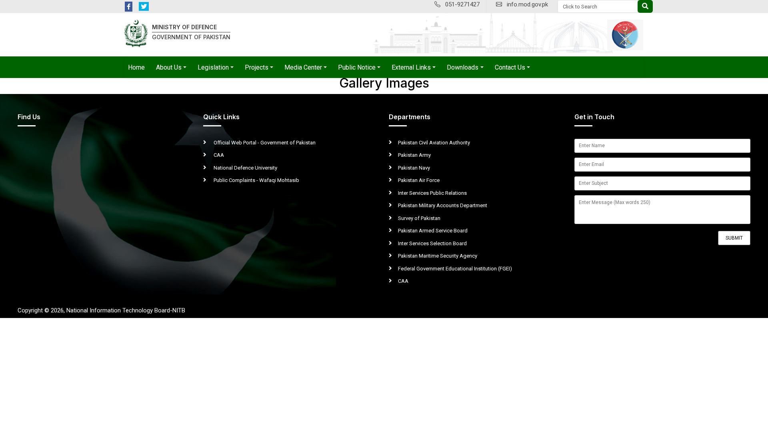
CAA (218, 155)
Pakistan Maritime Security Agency (437, 256)
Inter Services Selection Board (432, 243)
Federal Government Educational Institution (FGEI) (455, 269)
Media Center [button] (303, 67)
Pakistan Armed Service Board (433, 231)
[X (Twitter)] (144, 6)
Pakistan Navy (414, 168)
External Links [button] (411, 67)
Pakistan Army (414, 155)
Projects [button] (256, 67)
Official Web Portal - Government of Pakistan (264, 143)
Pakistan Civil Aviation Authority (434, 143)
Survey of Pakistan (419, 218)
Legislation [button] (213, 67)
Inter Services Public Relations (432, 193)
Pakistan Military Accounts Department (442, 205)
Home (136, 67)
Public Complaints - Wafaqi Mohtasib (255, 180)
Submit (734, 238)
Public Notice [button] (357, 67)
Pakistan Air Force (419, 180)
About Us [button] (169, 67)
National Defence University (244, 168)
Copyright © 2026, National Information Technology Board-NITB (101, 310)
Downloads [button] (462, 67)
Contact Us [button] (510, 67)
